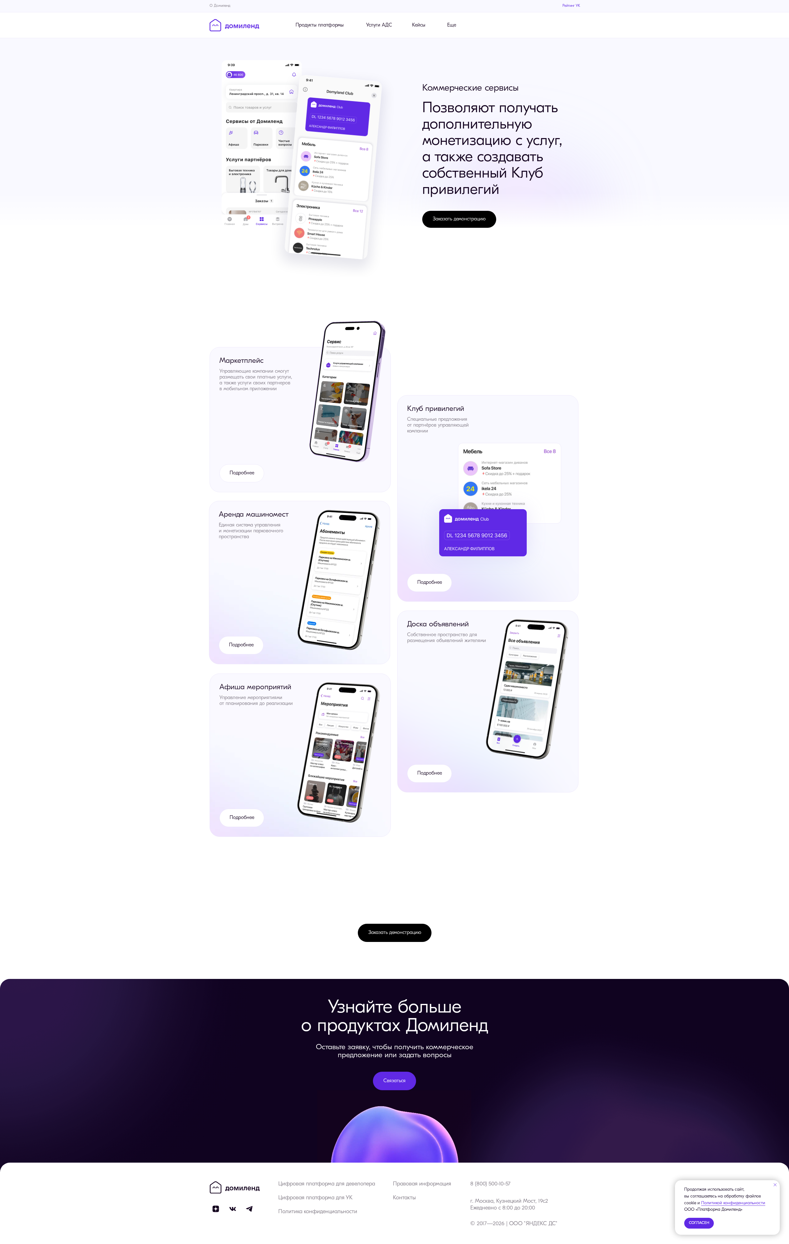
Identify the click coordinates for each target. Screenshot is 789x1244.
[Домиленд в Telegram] (249, 1209)
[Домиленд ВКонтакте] (233, 1209)
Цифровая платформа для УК (315, 1198)
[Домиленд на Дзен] (216, 1209)
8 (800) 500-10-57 (490, 1184)
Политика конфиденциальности (317, 1212)
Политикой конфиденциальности (733, 1203)
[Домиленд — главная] (234, 25)
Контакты (404, 1198)
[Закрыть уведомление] (775, 1185)
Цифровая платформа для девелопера (326, 1184)
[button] (459, 219)
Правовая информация (422, 1184)
